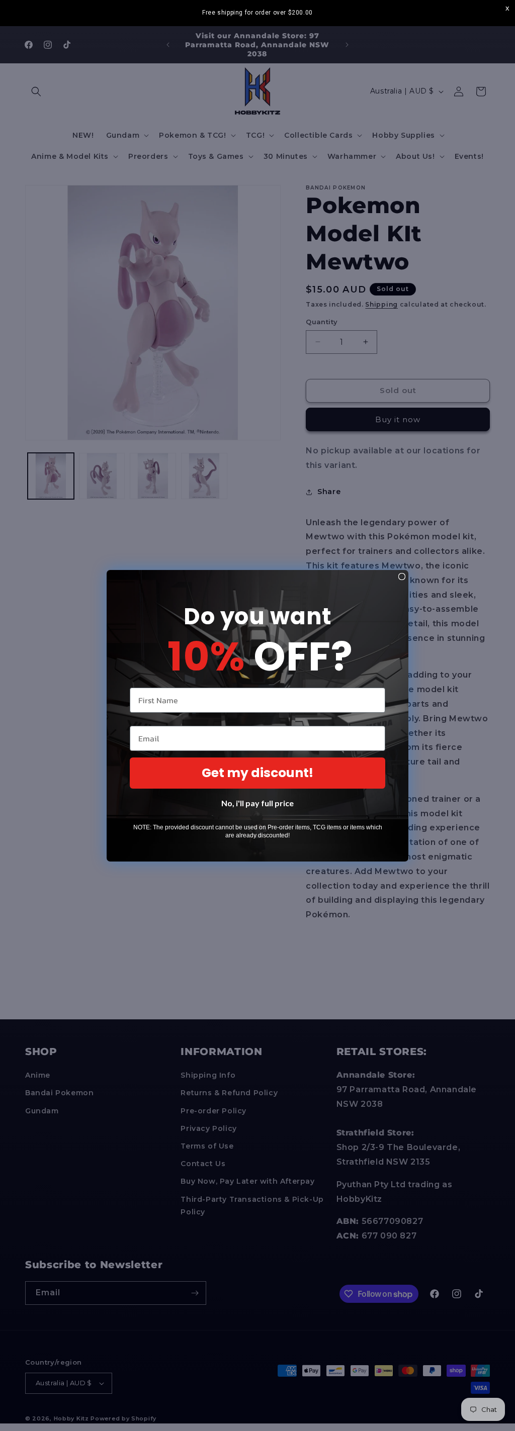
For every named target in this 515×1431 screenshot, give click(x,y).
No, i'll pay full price (257, 803)
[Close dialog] (401, 576)
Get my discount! (257, 773)
